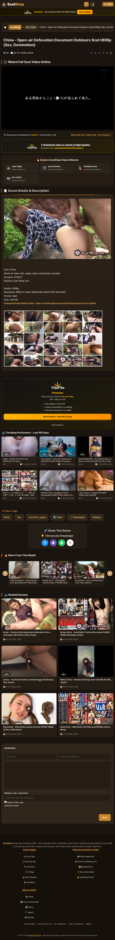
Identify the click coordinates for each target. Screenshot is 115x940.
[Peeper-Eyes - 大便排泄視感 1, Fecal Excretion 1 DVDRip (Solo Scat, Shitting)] (56, 570)
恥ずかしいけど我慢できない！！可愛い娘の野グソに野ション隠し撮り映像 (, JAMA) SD (19, 494)
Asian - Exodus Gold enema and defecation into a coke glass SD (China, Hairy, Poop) (26, 633)
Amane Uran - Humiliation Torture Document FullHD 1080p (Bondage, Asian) (85, 633)
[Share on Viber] (53, 542)
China (7, 517)
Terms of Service (44, 924)
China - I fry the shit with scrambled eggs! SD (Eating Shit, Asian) (28, 680)
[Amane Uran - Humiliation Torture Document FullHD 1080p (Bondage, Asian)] (85, 614)
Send (104, 817)
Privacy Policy (29, 924)
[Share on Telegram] (45, 542)
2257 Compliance (76, 924)
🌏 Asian (57, 517)
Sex (19, 517)
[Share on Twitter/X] (70, 542)
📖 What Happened (85, 856)
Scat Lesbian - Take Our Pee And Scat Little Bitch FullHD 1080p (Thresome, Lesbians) (56, 460)
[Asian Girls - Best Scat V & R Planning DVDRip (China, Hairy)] (85, 708)
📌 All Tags (29, 872)
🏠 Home (29, 897)
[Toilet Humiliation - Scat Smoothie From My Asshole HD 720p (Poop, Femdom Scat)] (24, 570)
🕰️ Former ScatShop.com (86, 861)
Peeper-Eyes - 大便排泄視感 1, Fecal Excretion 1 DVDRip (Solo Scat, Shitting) (54, 582)
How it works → (57, 425)
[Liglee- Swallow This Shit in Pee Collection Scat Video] (20, 446)
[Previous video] (5, 573)
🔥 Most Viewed (29, 877)
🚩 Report (29, 912)
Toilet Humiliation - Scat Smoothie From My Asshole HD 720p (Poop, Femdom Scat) (23, 582)
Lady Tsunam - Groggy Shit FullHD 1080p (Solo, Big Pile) (92, 494)
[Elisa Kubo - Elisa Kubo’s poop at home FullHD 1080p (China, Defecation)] (29, 708)
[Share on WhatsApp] (61, 542)
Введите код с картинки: (16, 793)
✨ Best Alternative (85, 872)
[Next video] (109, 573)
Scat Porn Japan (37, 517)
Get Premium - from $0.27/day (57, 416)
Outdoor (96, 517)
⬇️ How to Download (29, 902)
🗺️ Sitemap (29, 917)
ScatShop (15, 27)
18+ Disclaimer (60, 924)
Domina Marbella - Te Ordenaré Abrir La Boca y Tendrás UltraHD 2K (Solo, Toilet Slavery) (95, 460)
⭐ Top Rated (29, 882)
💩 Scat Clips (29, 856)
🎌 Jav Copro (29, 867)
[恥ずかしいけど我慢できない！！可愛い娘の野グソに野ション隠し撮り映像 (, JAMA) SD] (20, 480)
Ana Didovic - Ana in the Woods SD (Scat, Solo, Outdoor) (89, 581)
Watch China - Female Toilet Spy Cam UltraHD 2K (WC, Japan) (85, 680)
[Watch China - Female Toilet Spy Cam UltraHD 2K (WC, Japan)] (85, 661)
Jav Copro (31, 27)
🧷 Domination (77, 517)
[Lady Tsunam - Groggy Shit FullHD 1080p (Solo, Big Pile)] (95, 480)
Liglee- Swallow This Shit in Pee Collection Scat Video (15, 460)
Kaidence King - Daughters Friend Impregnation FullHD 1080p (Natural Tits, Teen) (57, 494)
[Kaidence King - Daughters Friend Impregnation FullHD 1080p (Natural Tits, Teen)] (58, 480)
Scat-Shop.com (35, 935)
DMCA (88, 924)
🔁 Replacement (86, 867)
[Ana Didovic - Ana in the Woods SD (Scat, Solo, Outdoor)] (89, 570)
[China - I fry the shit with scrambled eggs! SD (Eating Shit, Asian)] (29, 661)
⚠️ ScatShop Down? (85, 877)
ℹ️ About (29, 907)
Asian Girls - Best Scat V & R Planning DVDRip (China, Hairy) (85, 728)
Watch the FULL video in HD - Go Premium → (91, 135)
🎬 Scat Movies (29, 861)
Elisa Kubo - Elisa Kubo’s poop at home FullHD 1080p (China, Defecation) (28, 728)
